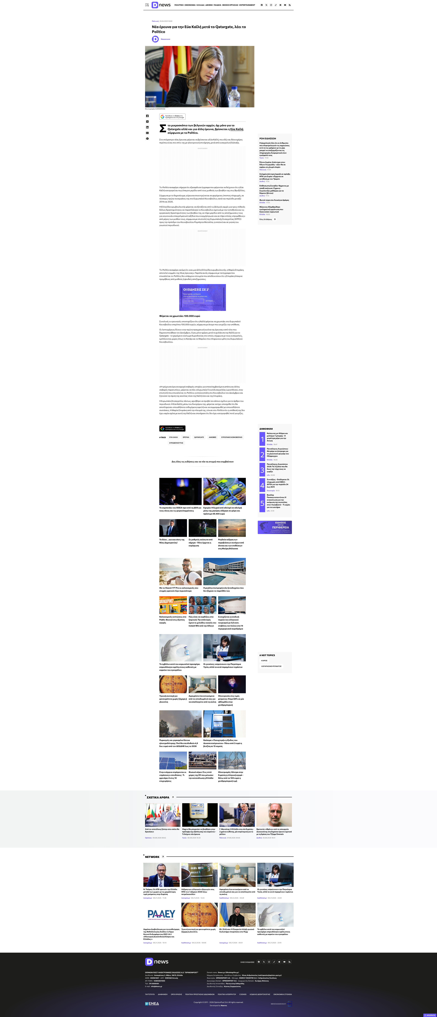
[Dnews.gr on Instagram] (271, 5)
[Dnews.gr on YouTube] (285, 5)
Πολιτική (155, 21)
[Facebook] (147, 116)
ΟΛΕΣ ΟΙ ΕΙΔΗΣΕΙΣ (247, 962)
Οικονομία (271, 490)
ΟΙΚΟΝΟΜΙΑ (190, 5)
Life (268, 475)
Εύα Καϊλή (236, 129)
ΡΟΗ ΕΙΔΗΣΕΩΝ (267, 138)
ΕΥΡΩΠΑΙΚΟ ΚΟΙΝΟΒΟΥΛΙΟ (231, 437)
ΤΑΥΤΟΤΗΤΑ (150, 994)
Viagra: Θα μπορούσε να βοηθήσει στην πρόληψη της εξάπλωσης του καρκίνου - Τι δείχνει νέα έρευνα (199, 831)
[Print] (147, 138)
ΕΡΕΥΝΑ (186, 437)
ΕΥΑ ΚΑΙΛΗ (173, 437)
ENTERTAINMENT (247, 5)
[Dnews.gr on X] (266, 5)
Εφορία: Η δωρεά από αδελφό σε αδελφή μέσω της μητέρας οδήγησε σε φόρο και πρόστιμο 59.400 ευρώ (222, 510)
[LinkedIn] (147, 127)
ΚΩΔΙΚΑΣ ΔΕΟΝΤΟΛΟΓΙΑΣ (260, 994)
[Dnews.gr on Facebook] (262, 5)
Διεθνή (262, 181)
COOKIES (242, 994)
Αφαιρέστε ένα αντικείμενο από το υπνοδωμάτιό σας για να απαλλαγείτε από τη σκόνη (202, 699)
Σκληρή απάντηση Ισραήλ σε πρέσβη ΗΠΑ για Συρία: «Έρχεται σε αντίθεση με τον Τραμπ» (274, 176)
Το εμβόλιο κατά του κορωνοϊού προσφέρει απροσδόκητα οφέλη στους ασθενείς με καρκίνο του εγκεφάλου (179, 667)
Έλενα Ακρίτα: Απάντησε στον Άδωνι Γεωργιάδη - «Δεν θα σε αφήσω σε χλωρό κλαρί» (272, 164)
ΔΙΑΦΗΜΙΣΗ (163, 994)
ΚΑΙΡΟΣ (264, 661)
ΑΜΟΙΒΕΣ (212, 437)
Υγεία (261, 158)
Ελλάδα (262, 202)
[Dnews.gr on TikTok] (276, 5)
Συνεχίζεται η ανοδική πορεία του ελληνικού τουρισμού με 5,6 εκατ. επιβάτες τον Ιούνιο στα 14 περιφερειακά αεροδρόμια (230, 622)
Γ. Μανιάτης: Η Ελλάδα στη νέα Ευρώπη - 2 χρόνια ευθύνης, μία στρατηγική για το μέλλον (236, 831)
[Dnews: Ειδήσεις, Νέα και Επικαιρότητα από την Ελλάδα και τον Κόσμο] (161, 5)
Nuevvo (224, 1005)
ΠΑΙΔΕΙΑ (217, 5)
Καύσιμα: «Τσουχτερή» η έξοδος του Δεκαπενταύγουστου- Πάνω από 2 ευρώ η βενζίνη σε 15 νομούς (222, 743)
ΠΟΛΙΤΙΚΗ (179, 5)
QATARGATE (199, 437)
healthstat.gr (224, 898)
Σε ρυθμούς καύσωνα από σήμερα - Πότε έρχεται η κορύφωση (201, 542)
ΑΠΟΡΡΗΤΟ (431, 1015)
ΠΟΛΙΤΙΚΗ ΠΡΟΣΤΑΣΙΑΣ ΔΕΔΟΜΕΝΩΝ (200, 994)
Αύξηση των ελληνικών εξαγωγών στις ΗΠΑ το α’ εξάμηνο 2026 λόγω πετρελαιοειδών (197, 891)
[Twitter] (147, 121)
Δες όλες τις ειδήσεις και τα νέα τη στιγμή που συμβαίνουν (203, 461)
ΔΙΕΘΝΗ (209, 5)
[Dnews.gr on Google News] (280, 5)
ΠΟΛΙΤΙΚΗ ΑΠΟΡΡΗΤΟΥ (227, 994)
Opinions (148, 838)
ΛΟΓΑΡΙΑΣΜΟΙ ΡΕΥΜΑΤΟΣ (271, 666)
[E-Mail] (147, 133)
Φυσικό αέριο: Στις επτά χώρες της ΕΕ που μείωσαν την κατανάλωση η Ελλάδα (201, 775)
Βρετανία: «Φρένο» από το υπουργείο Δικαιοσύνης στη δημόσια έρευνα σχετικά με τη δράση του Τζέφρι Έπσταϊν (274, 831)
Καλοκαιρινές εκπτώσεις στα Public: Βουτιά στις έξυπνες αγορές (172, 619)
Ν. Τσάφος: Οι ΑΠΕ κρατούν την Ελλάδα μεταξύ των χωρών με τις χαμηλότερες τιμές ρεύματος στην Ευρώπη (160, 891)
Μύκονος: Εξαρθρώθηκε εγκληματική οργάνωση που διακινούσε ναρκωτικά (271, 209)
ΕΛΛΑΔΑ (201, 5)
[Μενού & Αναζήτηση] (147, 5)
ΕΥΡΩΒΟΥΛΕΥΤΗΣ (176, 443)
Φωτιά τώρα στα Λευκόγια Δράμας (274, 200)
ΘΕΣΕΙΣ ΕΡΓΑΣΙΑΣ (230, 5)
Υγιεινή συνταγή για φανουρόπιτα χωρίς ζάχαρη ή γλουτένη (173, 699)
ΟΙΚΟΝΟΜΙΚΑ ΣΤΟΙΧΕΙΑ (282, 994)
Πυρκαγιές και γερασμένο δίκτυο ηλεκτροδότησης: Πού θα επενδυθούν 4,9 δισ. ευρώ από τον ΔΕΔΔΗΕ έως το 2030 (178, 743)
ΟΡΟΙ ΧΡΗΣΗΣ (176, 994)
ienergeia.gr (147, 898)
